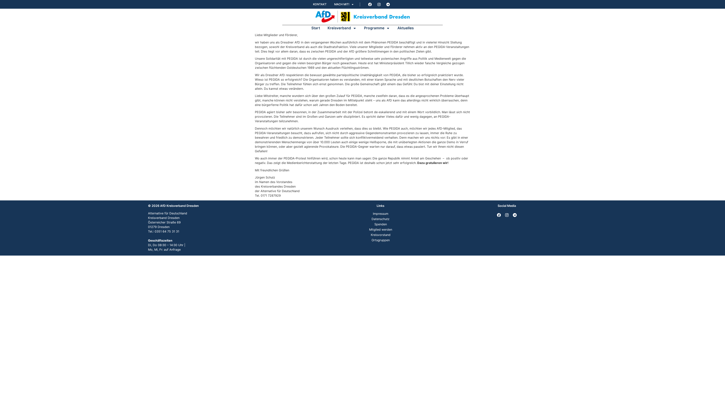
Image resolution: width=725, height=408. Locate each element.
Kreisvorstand (380, 235)
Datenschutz (380, 219)
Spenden (380, 224)
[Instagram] (379, 4)
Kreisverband (339, 28)
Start (315, 28)
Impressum (380, 214)
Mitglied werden (380, 229)
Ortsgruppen (381, 240)
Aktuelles (405, 28)
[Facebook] (369, 4)
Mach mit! (341, 4)
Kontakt (320, 4)
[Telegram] (388, 4)
